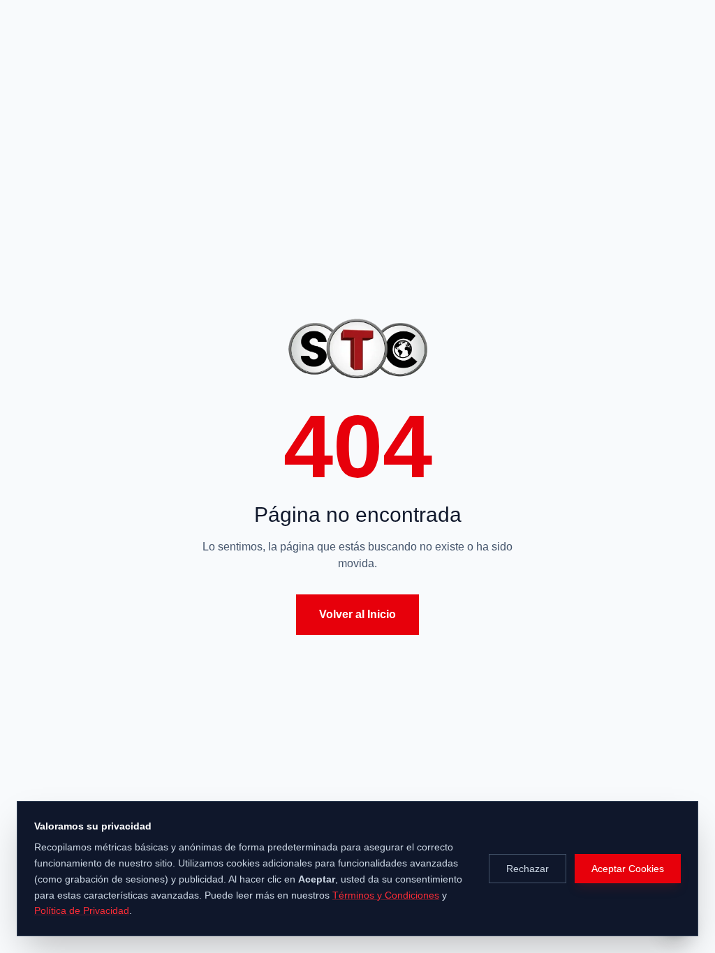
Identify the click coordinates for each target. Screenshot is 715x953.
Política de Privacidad (81, 910)
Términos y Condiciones (385, 895)
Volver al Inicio (357, 614)
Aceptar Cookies (627, 868)
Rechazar (527, 868)
